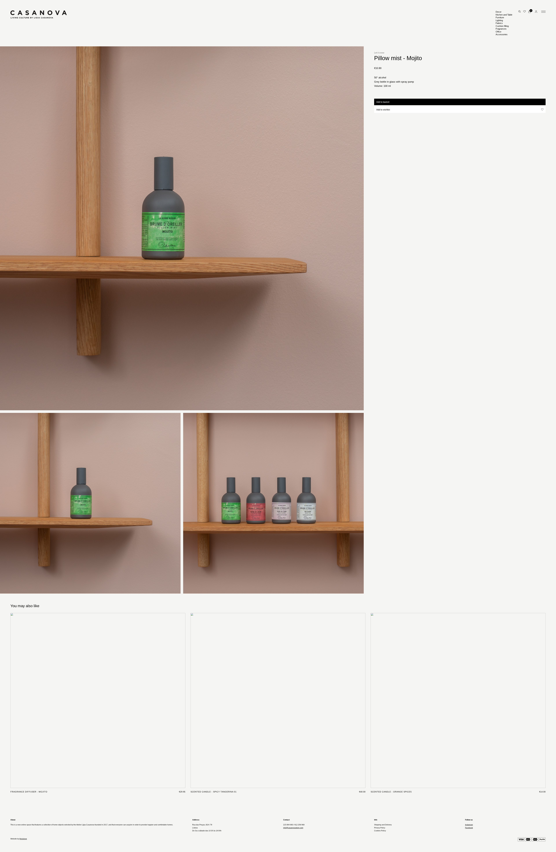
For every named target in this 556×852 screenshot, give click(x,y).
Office (498, 31)
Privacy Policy (379, 828)
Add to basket (382, 102)
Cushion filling (502, 26)
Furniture (500, 17)
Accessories (501, 34)
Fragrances (501, 29)
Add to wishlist (383, 109)
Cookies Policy (380, 831)
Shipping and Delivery (383, 825)
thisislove (23, 839)
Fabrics (499, 23)
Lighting (499, 20)
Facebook (469, 828)
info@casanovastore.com (293, 828)
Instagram (469, 825)
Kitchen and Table (504, 14)
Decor (498, 12)
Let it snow (379, 52)
